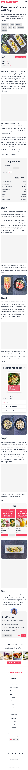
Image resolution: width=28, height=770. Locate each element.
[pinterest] (8, 753)
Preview (12, 535)
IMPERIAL (23, 177)
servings (16, 168)
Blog (14, 707)
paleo (10, 27)
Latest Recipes (14, 681)
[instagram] (5, 753)
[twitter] (19, 753)
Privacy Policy (14, 761)
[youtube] (12, 753)
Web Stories (14, 684)
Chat (14, 724)
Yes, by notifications (11, 406)
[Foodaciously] (9, 2)
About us (14, 697)
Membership (14, 714)
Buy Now (4, 535)
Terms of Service (14, 759)
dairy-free (4, 27)
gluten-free (18, 24)
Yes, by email (9, 402)
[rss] (23, 753)
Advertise (14, 727)
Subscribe (15, 739)
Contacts (14, 721)
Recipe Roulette (14, 691)
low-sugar (4, 30)
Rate (23, 635)
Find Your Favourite (14, 663)
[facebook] (16, 753)
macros (22, 168)
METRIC (16, 177)
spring (12, 24)
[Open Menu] (26, 2)
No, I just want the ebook (13, 411)
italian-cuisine (5, 24)
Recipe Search (14, 687)
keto (14, 27)
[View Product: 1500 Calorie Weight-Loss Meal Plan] (8, 518)
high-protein (21, 27)
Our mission (14, 701)
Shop (14, 711)
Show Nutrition (20, 57)
